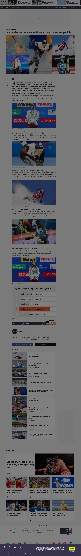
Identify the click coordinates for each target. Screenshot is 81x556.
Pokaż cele (72, 551)
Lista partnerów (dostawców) (41, 550)
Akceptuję (72, 548)
